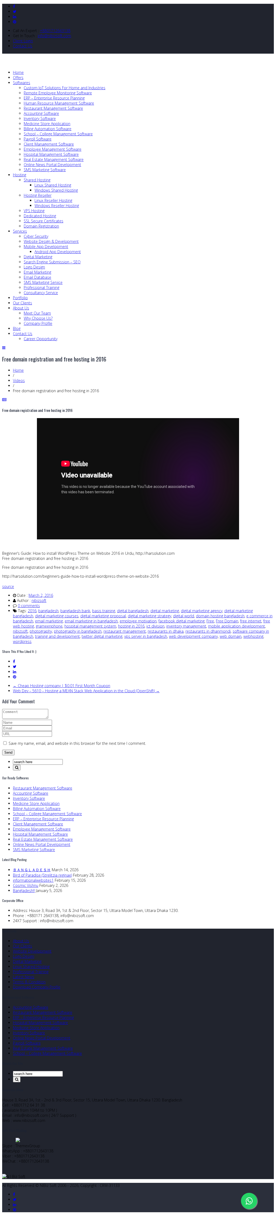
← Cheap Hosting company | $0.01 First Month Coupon (61, 685)
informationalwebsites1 (33, 880)
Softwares (21, 82)
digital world (183, 615)
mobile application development (236, 626)
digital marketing (164, 610)
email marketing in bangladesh (91, 620)
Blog (16, 328)
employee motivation (138, 620)
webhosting (253, 636)
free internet (250, 620)
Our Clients (22, 302)
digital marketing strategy (149, 615)
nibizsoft (39, 600)
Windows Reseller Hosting (56, 205)
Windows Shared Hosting (56, 190)
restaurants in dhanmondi (208, 631)
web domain (231, 636)
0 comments (29, 605)
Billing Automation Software (47, 128)
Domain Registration (41, 226)
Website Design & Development (51, 241)
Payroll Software (37, 139)
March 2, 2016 (41, 595)
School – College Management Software (58, 133)
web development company (193, 636)
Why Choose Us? (38, 318)
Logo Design (34, 267)
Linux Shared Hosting (52, 185)
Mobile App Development (46, 246)
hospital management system (90, 626)
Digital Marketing (38, 256)
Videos (19, 380)
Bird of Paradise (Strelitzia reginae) (42, 875)
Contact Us (22, 46)
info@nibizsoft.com (54, 35)
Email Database (37, 277)
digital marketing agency (201, 610)
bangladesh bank (75, 610)
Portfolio (20, 297)
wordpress (22, 641)
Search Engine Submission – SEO (52, 261)
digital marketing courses (56, 615)
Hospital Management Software (51, 154)
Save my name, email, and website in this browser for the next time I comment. (77, 743)
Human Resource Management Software (59, 103)
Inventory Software (40, 118)
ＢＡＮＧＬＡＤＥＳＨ (32, 869)
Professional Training (41, 287)
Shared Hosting (37, 179)
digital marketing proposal (103, 615)
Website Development (32, 951)
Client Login (23, 40)
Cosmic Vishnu (25, 885)
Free (210, 620)
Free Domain (227, 620)
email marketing (49, 620)
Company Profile (38, 323)
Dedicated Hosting (40, 215)
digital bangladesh (133, 610)
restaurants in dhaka (166, 631)
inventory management (186, 626)
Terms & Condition (29, 981)
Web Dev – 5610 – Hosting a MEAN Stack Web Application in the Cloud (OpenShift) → (86, 690)
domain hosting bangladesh (220, 615)
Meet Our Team (37, 313)
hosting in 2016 (131, 626)
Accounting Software (41, 113)
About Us (21, 308)
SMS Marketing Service (43, 282)
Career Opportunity (40, 338)
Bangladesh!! (24, 890)
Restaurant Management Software (53, 108)
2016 (32, 610)
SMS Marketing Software (45, 169)
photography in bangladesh (78, 631)
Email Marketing (37, 272)
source (8, 586)
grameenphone (49, 626)
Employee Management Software (52, 149)
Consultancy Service (41, 292)
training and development (57, 636)
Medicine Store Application (47, 123)
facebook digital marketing (181, 620)
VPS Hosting (34, 210)
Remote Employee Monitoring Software (58, 92)
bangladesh (48, 610)
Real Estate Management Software (54, 159)
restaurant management (125, 631)
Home (18, 72)
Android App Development (57, 251)
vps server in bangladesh (145, 636)
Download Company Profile (36, 987)
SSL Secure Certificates (43, 220)
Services (20, 231)
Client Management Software (49, 144)
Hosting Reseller (37, 195)
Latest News (23, 976)
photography (41, 631)
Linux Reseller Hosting (53, 200)
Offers (18, 77)
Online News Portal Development (52, 164)
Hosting (19, 174)
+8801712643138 (55, 30)
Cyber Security (36, 236)
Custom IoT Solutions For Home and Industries (64, 87)
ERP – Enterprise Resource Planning (54, 98)
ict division (155, 626)
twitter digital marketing (102, 636)
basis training (103, 610)
